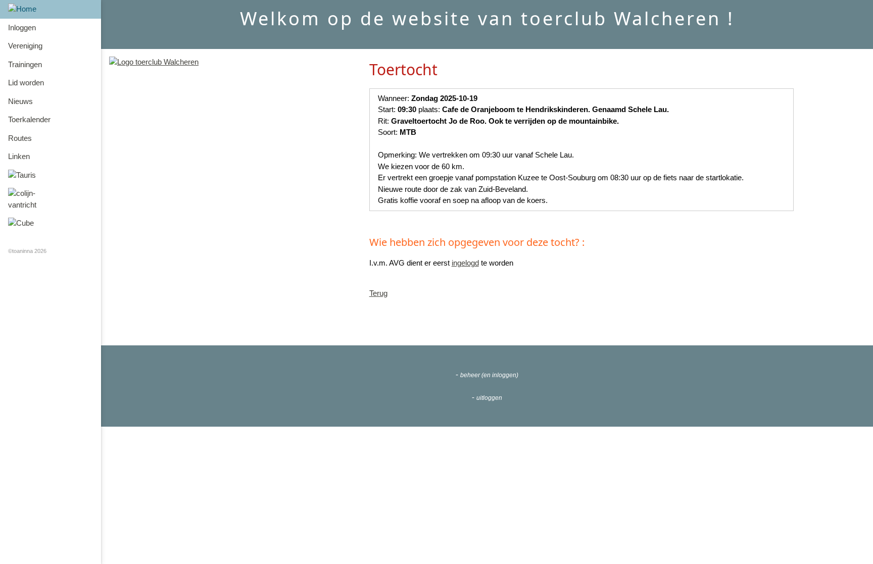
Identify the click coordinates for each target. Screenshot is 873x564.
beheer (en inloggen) (489, 375)
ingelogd (465, 263)
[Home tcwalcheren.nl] (154, 62)
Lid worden (26, 82)
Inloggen (22, 27)
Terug (378, 293)
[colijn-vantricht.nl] (50, 199)
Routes (20, 138)
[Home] (50, 9)
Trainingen (25, 64)
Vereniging (25, 45)
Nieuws (20, 101)
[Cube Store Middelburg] (50, 223)
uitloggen (489, 397)
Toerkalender (29, 119)
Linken (19, 156)
